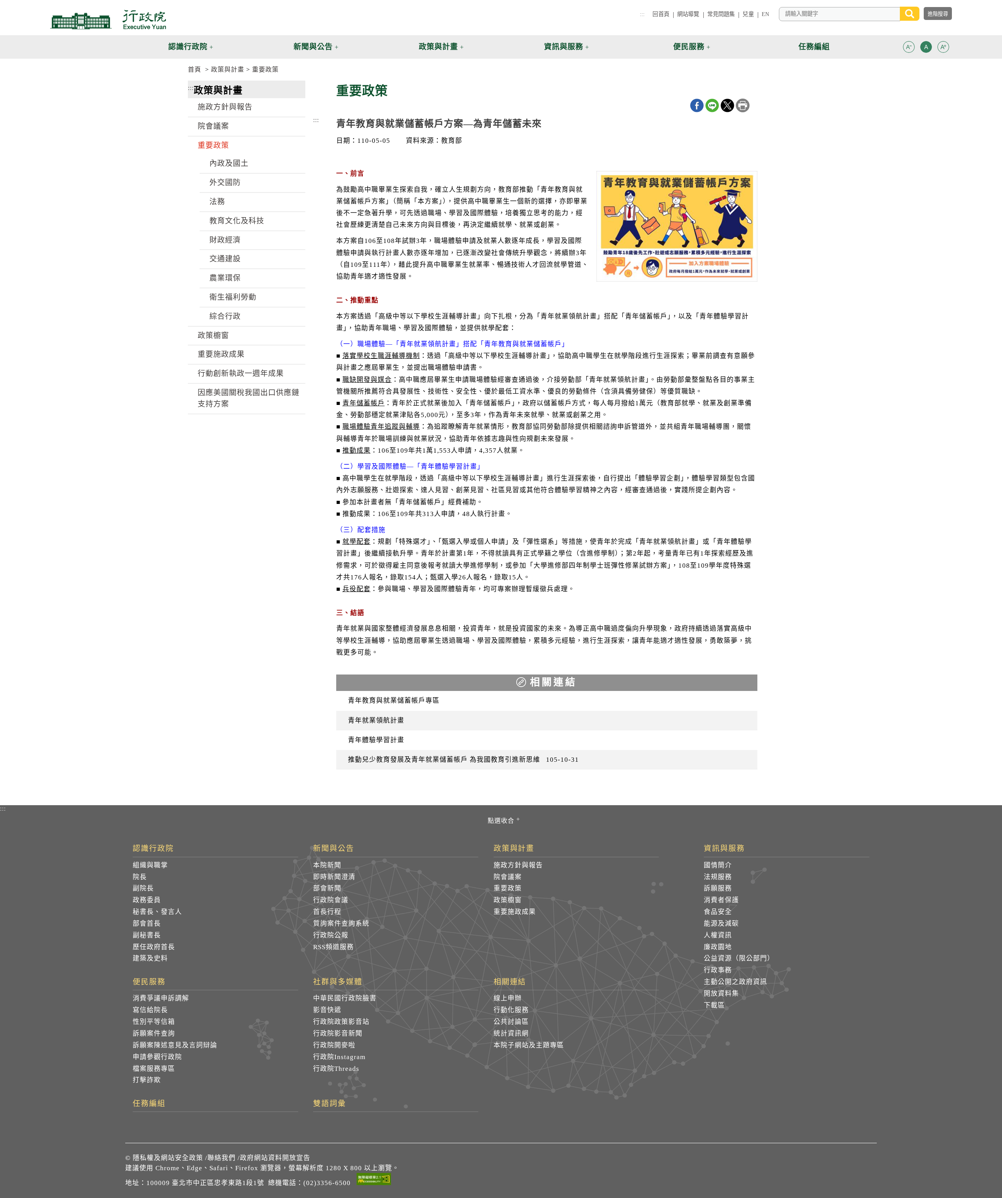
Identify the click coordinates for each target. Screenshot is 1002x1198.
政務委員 (147, 900)
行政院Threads (336, 1068)
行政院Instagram (339, 1057)
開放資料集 (721, 993)
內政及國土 (229, 163)
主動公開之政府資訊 (735, 982)
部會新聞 (327, 888)
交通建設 (225, 259)
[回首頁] (108, 19)
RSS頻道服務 (333, 947)
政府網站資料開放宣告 (275, 1158)
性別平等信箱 (154, 1021)
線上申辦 (508, 998)
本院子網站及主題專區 (529, 1045)
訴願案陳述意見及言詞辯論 (175, 1045)
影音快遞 (327, 1010)
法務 (217, 202)
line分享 (712, 105)
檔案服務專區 (154, 1068)
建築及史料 (150, 958)
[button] (909, 47)
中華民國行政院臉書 (345, 998)
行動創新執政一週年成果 (241, 373)
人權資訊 (718, 935)
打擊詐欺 (147, 1080)
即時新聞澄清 (334, 877)
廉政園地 (718, 947)
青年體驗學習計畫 (376, 740)
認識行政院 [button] (187, 47)
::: (642, 14)
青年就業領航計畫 (376, 720)
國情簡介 (718, 865)
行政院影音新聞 (337, 1033)
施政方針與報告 (225, 107)
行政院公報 (330, 935)
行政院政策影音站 (341, 1021)
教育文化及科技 (236, 221)
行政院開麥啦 (334, 1045)
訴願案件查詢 (154, 1033)
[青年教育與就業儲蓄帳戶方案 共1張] (677, 228)
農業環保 (225, 278)
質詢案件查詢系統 (341, 923)
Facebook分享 (697, 105)
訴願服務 (718, 888)
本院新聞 (327, 865)
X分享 (727, 105)
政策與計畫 (227, 69)
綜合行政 (225, 316)
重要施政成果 (221, 354)
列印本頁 (743, 105)
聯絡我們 (221, 1158)
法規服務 (718, 877)
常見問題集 (721, 14)
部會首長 (147, 923)
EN (765, 14)
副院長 (143, 888)
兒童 (747, 14)
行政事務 (718, 970)
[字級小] (909, 48)
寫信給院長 (150, 1010)
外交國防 (225, 182)
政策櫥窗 (213, 335)
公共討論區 (511, 1021)
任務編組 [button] (814, 47)
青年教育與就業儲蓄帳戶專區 (394, 700)
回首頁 (660, 14)
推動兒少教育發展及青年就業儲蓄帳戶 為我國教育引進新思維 (463, 759)
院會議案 (213, 126)
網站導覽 (688, 14)
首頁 (194, 69)
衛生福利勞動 (232, 297)
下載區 (714, 1005)
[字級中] (926, 48)
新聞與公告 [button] (313, 47)
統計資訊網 (511, 1033)
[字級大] (943, 48)
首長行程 (327, 912)
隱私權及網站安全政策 (168, 1158)
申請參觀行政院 (157, 1057)
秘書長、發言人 (157, 912)
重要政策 (265, 69)
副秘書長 (147, 935)
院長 (140, 877)
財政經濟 (225, 240)
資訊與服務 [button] (563, 47)
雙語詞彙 (329, 1104)
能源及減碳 (721, 923)
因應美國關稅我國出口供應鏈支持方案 (248, 398)
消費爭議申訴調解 (161, 998)
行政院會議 (330, 900)
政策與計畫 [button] (438, 47)
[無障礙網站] (374, 1180)
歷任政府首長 (154, 947)
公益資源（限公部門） (739, 958)
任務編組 (149, 1104)
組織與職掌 (150, 865)
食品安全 (718, 912)
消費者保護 (721, 900)
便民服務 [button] (689, 47)
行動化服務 (511, 1010)
